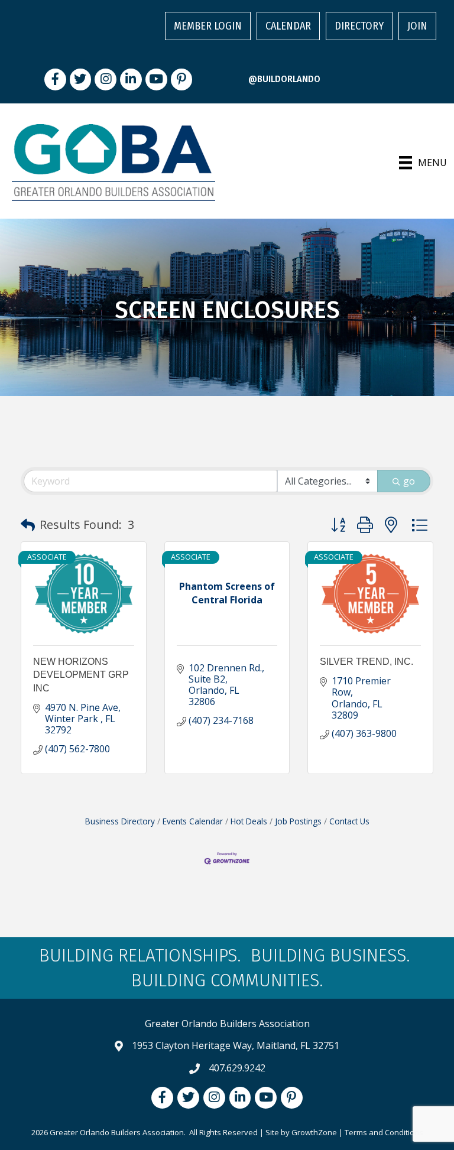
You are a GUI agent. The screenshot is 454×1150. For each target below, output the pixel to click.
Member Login (208, 26)
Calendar (288, 26)
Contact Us (349, 821)
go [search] (409, 481)
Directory (359, 26)
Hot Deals (249, 821)
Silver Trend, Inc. (366, 662)
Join (417, 26)
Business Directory (120, 821)
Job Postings (298, 821)
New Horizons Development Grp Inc (81, 675)
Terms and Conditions (384, 1132)
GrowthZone (314, 1132)
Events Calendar (193, 821)
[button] (28, 524)
